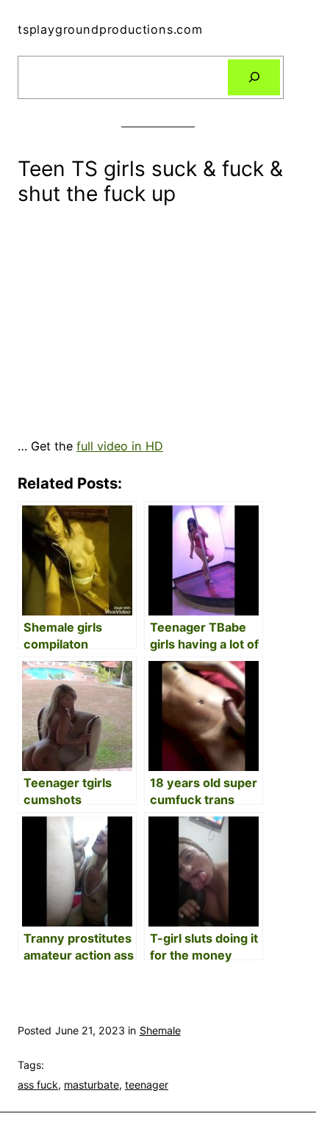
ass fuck (38, 1084)
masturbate (91, 1084)
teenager (146, 1084)
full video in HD (119, 446)
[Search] (254, 77)
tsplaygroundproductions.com (110, 29)
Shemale (160, 1030)
